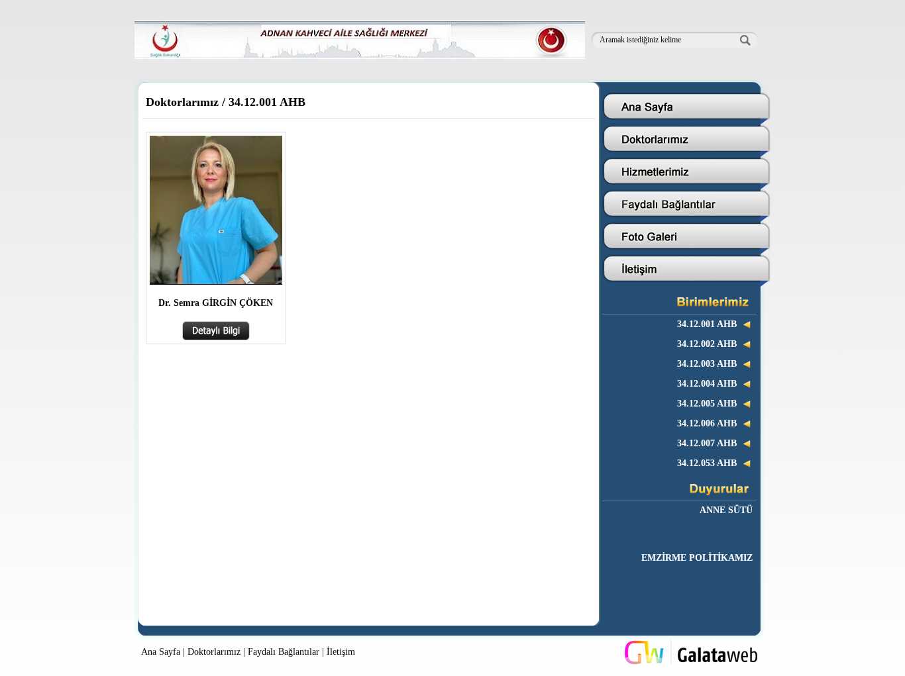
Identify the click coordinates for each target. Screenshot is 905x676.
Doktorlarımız (182, 102)
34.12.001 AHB (267, 102)
